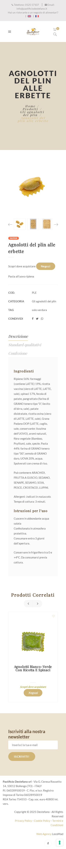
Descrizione (18, 336)
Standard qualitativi (24, 344)
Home (30, 106)
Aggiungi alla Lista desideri (53, 616)
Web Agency (44, 834)
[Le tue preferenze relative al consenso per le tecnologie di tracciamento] (59, 842)
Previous (10, 223)
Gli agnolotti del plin (32, 113)
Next (56, 223)
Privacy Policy (23, 820)
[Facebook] (48, 843)
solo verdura (39, 310)
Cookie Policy (42, 820)
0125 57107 (26, 4)
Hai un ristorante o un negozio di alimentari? (33, 12)
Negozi (45, 266)
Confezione (17, 353)
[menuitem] (29, 16)
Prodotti (30, 109)
